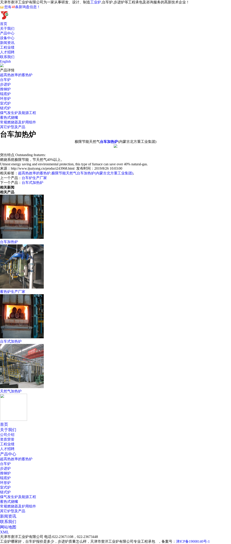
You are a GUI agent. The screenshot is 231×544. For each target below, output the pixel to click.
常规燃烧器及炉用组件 (18, 122)
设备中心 (7, 38)
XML (4, 532)
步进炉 (5, 84)
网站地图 (8, 527)
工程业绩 (7, 47)
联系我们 (7, 57)
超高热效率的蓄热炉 (16, 75)
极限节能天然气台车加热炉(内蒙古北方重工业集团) (92, 173)
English (5, 61)
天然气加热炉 (11, 391)
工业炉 (95, 2)
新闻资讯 (7, 43)
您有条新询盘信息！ (22, 7)
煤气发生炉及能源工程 (18, 113)
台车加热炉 (9, 242)
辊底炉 (5, 94)
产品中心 (7, 33)
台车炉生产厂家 (34, 178)
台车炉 (5, 80)
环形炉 (5, 98)
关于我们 (7, 28)
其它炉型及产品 (12, 127)
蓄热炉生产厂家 (12, 292)
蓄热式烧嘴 (9, 117)
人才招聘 (7, 52)
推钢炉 (5, 89)
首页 (3, 24)
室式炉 (5, 103)
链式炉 (5, 108)
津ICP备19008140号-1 (193, 541)
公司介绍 (7, 435)
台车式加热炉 (32, 182)
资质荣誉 (7, 439)
